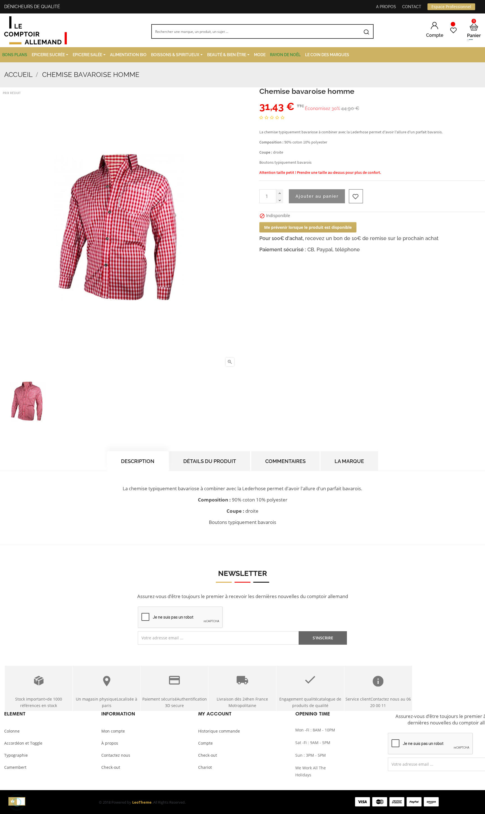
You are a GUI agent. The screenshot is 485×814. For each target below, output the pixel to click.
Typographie (16, 755)
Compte (205, 743)
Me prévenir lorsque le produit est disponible (308, 227)
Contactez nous (115, 755)
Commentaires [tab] (285, 461)
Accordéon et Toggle (23, 743)
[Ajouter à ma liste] (356, 196)
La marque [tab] (349, 461)
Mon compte (113, 731)
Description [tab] (137, 461)
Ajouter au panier (317, 196)
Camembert (15, 767)
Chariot (205, 767)
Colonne (12, 731)
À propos (109, 743)
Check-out (110, 767)
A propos (386, 6)
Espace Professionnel (451, 6)
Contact (411, 6)
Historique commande (219, 731)
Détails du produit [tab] (209, 461)
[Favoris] (453, 30)
